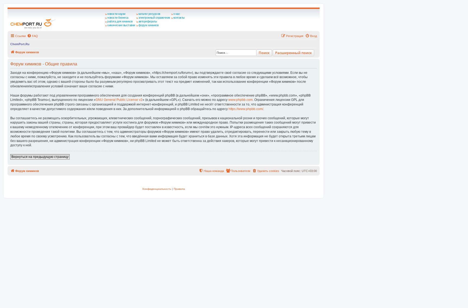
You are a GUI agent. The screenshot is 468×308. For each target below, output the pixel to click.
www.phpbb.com (240, 100)
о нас (176, 13)
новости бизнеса (117, 17)
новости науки (116, 13)
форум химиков (148, 25)
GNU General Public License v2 (119, 100)
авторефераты (147, 21)
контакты (179, 17)
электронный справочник (154, 17)
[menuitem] (32, 36)
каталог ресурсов (149, 13)
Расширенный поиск (293, 52)
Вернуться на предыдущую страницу (40, 157)
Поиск (264, 52)
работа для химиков (119, 21)
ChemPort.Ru (20, 44)
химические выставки (121, 25)
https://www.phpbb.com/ (246, 109)
